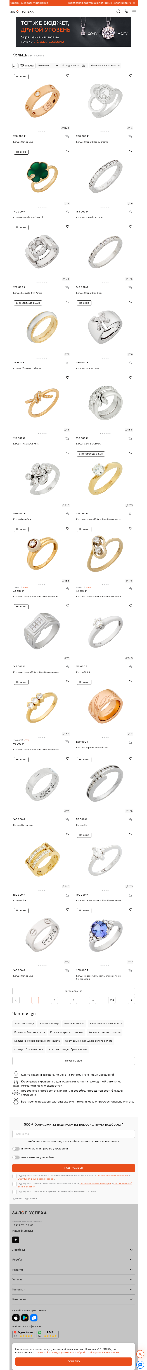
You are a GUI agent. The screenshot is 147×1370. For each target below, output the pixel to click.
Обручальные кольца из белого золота (88, 1041)
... (93, 1000)
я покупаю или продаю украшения (44, 1148)
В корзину (67, 136)
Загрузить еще (73, 991)
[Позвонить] (126, 11)
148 (112, 1000)
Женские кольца (49, 1023)
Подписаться (73, 1168)
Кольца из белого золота (29, 1032)
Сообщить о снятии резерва (66, 362)
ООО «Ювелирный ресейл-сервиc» (36, 1179)
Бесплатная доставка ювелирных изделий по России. (68, 2)
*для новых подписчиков (24, 1198)
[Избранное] (67, 75)
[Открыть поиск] (118, 11)
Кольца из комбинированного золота (37, 1041)
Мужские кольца (74, 1023)
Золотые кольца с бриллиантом (67, 1049)
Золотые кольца (24, 1023)
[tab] (42, 131)
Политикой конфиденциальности (54, 1352)
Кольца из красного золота (66, 1032)
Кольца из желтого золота (104, 1032)
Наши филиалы (22, 1230)
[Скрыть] (134, 3)
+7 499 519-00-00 (23, 1225)
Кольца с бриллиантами (28, 1049)
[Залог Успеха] (22, 11)
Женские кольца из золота (106, 1023)
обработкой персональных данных (98, 1352)
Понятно (73, 1361)
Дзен (15, 1240)
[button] (74, 65)
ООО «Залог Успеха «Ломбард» (112, 1176)
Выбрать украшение (118, 2)
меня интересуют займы (37, 1157)
